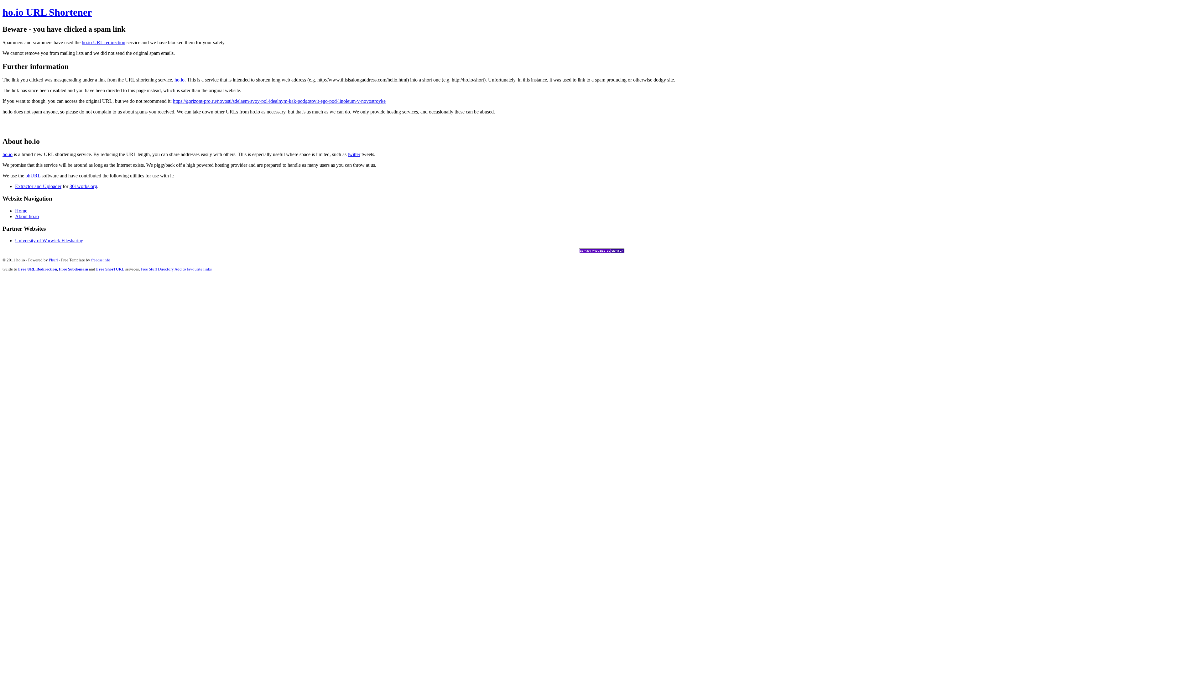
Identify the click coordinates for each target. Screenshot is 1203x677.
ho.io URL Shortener (47, 12)
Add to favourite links (193, 269)
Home (21, 210)
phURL (32, 175)
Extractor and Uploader (38, 186)
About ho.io (27, 216)
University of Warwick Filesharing (49, 240)
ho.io (179, 79)
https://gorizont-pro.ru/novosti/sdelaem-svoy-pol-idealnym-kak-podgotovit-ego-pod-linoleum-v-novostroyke (279, 101)
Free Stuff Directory (157, 269)
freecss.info (100, 260)
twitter (354, 154)
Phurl (53, 260)
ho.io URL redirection (103, 42)
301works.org (83, 186)
